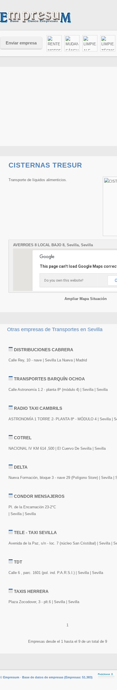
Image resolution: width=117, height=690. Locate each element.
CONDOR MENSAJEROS (39, 496)
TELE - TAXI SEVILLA (35, 532)
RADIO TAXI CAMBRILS (38, 408)
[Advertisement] (58, 339)
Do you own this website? (63, 280)
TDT (18, 562)
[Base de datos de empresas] (42, 17)
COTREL (23, 437)
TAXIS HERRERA (31, 591)
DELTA (21, 467)
